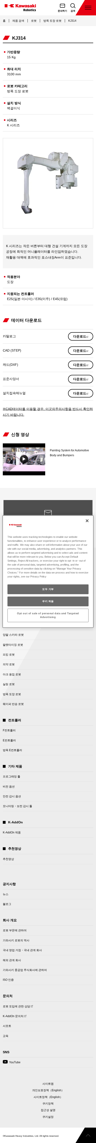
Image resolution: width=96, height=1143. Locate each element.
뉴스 (5, 894)
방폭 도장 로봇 (52, 20)
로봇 (34, 20)
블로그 (7, 904)
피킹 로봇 (9, 654)
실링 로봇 (9, 684)
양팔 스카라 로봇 (13, 634)
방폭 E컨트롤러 (12, 750)
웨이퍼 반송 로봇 (13, 704)
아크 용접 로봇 (12, 674)
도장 (10, 282)
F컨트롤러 (9, 730)
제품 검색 (18, 20)
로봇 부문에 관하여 (15, 930)
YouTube (12, 1063)
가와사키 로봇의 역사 (16, 940)
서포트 (7, 1026)
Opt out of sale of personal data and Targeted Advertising (48, 615)
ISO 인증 (8, 979)
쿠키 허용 (48, 601)
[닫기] (87, 520)
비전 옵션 (9, 786)
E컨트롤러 (9, 740)
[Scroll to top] (85, 1135)
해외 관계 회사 (12, 960)
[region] (47, 571)
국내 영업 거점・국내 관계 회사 (22, 950)
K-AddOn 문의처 (13, 1017)
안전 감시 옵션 (12, 796)
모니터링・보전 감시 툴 (17, 806)
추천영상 (8, 859)
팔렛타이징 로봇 (13, 644)
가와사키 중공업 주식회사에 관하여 (25, 970)
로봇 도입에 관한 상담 (16, 1008)
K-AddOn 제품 (12, 832)
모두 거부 (48, 589)
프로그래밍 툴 (11, 776)
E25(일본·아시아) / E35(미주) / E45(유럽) (37, 299)
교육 (5, 1036)
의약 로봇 (9, 664)
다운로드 (83, 337)
